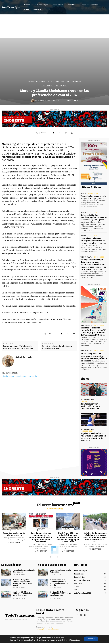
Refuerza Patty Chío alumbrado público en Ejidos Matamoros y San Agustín (94, 217)
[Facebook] (53, 132)
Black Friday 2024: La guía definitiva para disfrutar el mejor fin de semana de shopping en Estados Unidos (68, 537)
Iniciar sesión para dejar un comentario (20, 376)
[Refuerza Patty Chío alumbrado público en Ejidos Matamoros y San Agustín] (6, 582)
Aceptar (91, 639)
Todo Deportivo (87, 400)
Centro (83, 212)
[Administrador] (33, 100)
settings (76, 640)
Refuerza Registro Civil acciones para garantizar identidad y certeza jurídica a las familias (94, 357)
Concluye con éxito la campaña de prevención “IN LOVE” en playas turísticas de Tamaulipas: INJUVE (93, 331)
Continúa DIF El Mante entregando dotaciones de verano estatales (93, 240)
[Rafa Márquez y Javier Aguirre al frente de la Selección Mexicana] (94, 389)
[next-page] (57, 557)
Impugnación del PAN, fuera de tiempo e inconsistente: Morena (18, 347)
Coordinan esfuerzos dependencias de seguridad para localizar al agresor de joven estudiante (41, 537)
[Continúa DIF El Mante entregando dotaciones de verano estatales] (6, 594)
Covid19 (83, 193)
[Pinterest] (65, 132)
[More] (74, 333)
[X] (59, 132)
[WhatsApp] (72, 132)
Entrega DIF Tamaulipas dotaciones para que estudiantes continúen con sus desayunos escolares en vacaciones (93, 265)
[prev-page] (51, 557)
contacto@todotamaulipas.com (47, 629)
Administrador (43, 100)
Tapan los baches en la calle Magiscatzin (14, 534)
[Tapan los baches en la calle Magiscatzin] (14, 521)
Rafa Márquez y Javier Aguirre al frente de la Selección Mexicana (90, 406)
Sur (95, 530)
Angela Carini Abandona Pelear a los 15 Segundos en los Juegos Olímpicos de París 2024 (93, 437)
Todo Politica (60, 85)
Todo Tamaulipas (86, 257)
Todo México (32, 81)
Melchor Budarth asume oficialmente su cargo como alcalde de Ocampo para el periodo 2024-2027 (95, 537)
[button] (104, 7)
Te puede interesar (66, 529)
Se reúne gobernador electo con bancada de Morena (57, 347)
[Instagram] (81, 615)
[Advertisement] (54, 34)
